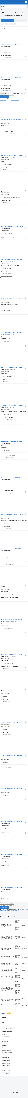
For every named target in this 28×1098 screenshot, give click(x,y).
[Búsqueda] (26, 6)
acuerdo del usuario (15, 100)
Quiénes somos (5, 1020)
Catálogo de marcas (6, 1057)
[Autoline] (1, 10)
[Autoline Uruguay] (9, 2)
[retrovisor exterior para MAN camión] (14, 180)
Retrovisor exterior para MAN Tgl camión (11, 755)
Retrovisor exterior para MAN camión (10, 44)
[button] (26, 2)
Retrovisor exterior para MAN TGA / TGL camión (13, 77)
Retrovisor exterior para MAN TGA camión (12, 226)
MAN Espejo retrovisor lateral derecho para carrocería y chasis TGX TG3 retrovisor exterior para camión (7, 998)
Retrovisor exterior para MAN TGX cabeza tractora (14, 689)
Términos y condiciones (7, 1047)
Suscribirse (4, 96)
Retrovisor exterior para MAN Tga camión (11, 722)
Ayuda (3, 1022)
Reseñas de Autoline (6, 1055)
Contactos (4, 1024)
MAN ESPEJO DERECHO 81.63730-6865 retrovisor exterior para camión (7, 970)
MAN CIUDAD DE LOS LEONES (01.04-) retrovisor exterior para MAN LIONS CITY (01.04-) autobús (7, 989)
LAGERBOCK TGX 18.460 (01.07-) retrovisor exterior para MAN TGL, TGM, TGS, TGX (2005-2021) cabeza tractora (7, 937)
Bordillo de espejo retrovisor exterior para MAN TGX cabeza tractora (7, 925)
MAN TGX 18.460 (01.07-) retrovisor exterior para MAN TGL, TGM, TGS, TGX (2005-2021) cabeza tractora (7, 978)
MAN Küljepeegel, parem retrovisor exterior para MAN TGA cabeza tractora (7, 948)
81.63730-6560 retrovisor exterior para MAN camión (14, 619)
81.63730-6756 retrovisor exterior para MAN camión (14, 654)
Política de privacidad (6, 1050)
